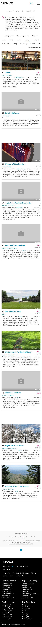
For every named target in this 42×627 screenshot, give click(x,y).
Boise (24, 250)
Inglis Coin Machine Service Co (18, 203)
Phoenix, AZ (26, 592)
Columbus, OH (7, 584)
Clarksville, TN (7, 590)
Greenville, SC (6, 619)
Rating (15, 44)
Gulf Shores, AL (7, 588)
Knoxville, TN (6, 592)
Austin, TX (25, 617)
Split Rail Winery (12, 113)
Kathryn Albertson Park (15, 245)
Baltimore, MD (7, 615)
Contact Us (19, 576)
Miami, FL (25, 615)
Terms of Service (8, 576)
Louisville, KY (26, 596)
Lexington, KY (6, 605)
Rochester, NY (7, 617)
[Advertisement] (21, 136)
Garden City (19, 77)
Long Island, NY (7, 609)
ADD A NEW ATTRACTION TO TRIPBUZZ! (21, 544)
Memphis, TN (6, 596)
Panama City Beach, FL (30, 594)
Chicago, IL (26, 613)
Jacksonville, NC (27, 598)
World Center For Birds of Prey (18, 352)
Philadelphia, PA (27, 619)
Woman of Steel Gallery (15, 164)
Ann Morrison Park (13, 311)
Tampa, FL (26, 586)
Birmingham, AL (7, 586)
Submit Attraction (22, 573)
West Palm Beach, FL (9, 598)
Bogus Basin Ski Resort (14, 445)
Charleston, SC (27, 607)
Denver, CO (26, 609)
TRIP (7, 3)
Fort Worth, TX (7, 611)
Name (32, 44)
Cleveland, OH (7, 607)
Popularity (23, 44)
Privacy (33, 573)
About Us (11, 573)
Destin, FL (25, 611)
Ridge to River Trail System (17, 486)
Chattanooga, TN (8, 594)
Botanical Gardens (13, 393)
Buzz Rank (5, 44)
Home (4, 573)
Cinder (8, 72)
